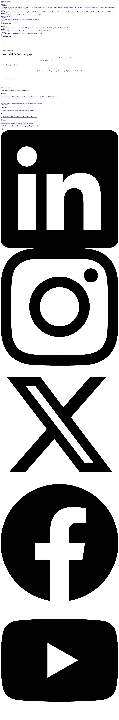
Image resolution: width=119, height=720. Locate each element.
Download (55, 96)
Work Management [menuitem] (17, 28)
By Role (8, 14)
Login (4, 23)
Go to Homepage (7, 65)
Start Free (8, 23)
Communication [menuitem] (34, 28)
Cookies (30, 123)
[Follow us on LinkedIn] (59, 247)
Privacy (23, 123)
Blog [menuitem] (2, 33)
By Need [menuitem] (32, 30)
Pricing (8, 16)
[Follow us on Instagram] (59, 365)
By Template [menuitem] (38, 30)
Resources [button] (3, 17)
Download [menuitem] (67, 28)
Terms (26, 123)
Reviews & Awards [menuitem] (23, 33)
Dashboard (39, 103)
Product (3, 4)
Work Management (19, 96)
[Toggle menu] (1, 25)
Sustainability (14, 123)
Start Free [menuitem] (8, 36)
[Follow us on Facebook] (59, 600)
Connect (29, 103)
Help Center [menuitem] (14, 33)
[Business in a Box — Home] (59, 88)
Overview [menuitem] (3, 30)
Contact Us (79, 71)
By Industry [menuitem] (26, 30)
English (5, 129)
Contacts (34, 103)
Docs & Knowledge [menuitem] (44, 28)
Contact (19, 123)
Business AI (14, 103)
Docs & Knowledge (29, 96)
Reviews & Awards (23, 19)
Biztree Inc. (20, 126)
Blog (2, 19)
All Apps (50, 71)
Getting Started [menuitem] (7, 33)
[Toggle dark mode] (1, 22)
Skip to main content (6, 1)
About (2, 20)
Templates (3, 16)
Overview (3, 14)
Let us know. (16, 79)
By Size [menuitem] (21, 30)
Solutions (3, 13)
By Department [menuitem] (15, 30)
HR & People (45, 96)
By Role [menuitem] (8, 30)
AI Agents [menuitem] (3, 28)
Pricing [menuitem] (49, 30)
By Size (21, 14)
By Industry (26, 14)
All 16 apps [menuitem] (52, 28)
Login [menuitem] (4, 36)
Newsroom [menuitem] (36, 33)
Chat (26, 103)
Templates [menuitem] (8, 28)
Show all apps (4, 104)
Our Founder (7, 123)
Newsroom (36, 19)
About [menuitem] (40, 33)
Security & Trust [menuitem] (59, 28)
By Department (15, 14)
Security (30, 19)
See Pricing (15, 65)
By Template (38, 14)
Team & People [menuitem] (26, 28)
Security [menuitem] (30, 33)
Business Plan (20, 103)
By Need (32, 14)
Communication (38, 96)
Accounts (8, 103)
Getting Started (7, 19)
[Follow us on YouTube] (59, 718)
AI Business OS (10, 96)
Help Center (14, 19)
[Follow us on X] (59, 483)
